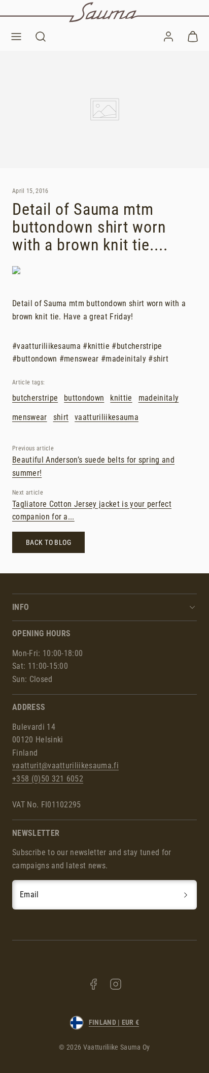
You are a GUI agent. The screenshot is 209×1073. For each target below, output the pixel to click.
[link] (168, 36)
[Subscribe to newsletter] (186, 894)
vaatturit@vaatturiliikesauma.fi (65, 765)
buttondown (84, 398)
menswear (29, 417)
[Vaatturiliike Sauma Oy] (104, 12)
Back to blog (48, 542)
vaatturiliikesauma (106, 417)
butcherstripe (35, 398)
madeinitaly (158, 398)
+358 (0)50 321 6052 (47, 779)
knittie (121, 398)
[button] (16, 36)
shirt (61, 417)
